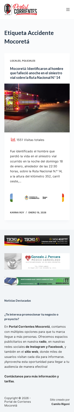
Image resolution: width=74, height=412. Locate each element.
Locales (15, 60)
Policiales (28, 60)
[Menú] (68, 9)
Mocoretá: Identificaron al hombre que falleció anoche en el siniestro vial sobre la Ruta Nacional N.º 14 (36, 73)
